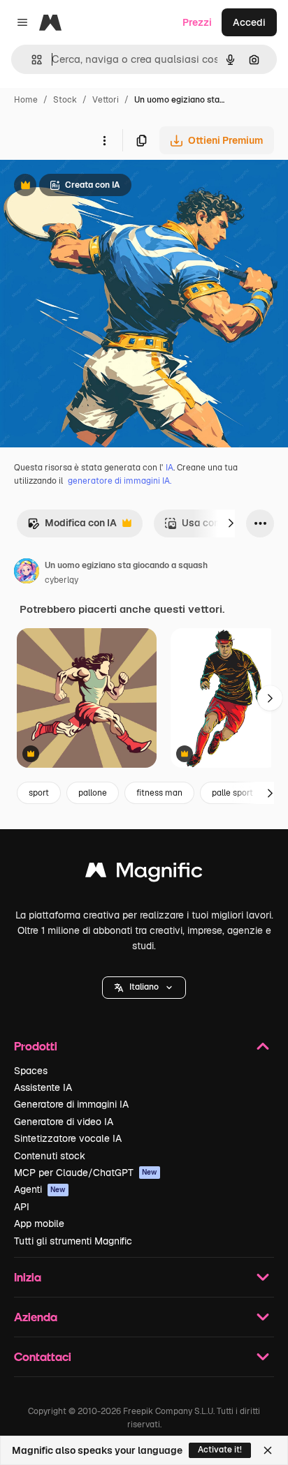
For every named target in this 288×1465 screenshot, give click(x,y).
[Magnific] (144, 873)
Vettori (105, 99)
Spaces (31, 1070)
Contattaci (42, 1356)
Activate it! (220, 1449)
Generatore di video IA (63, 1121)
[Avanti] (230, 523)
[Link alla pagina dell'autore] (26, 573)
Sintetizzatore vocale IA (68, 1138)
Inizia (27, 1277)
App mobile (39, 1223)
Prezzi (197, 22)
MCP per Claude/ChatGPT (85, 1172)
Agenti (40, 1189)
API (21, 1206)
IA (169, 467)
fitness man (159, 792)
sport (39, 792)
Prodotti (35, 1046)
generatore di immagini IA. (119, 480)
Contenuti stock (49, 1156)
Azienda (35, 1316)
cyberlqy (61, 580)
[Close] (267, 1450)
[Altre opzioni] (104, 140)
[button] (144, 987)
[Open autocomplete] (31, 59)
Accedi (249, 22)
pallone (92, 792)
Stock (65, 99)
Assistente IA (43, 1087)
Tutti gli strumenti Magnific (73, 1241)
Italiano (144, 986)
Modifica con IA (72, 526)
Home (26, 99)
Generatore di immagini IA (71, 1104)
